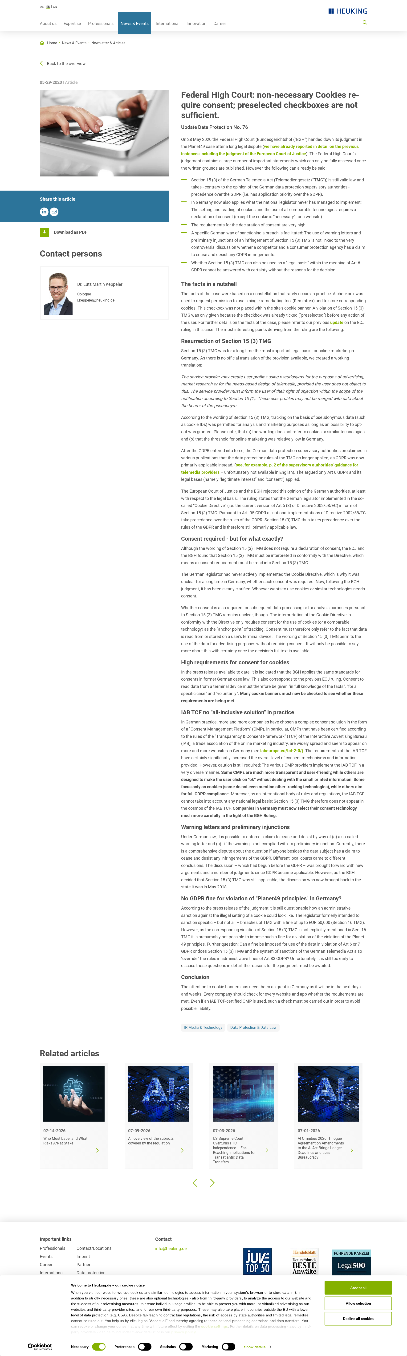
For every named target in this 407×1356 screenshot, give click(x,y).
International (167, 23)
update (336, 322)
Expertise (72, 23)
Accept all (358, 1288)
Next (211, 1183)
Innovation (196, 23)
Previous (195, 1183)
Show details (254, 1347)
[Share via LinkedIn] (44, 212)
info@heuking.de (171, 1248)
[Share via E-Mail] (54, 212)
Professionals (101, 23)
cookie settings (214, 1326)
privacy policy (183, 1332)
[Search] (365, 22)
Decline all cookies (358, 1319)
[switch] (144, 1346)
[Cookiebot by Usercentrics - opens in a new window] (40, 1346)
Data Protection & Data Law (253, 1027)
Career (219, 23)
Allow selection (358, 1303)
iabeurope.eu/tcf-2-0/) (281, 750)
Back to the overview (66, 63)
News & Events (135, 23)
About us (48, 23)
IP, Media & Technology (203, 1027)
